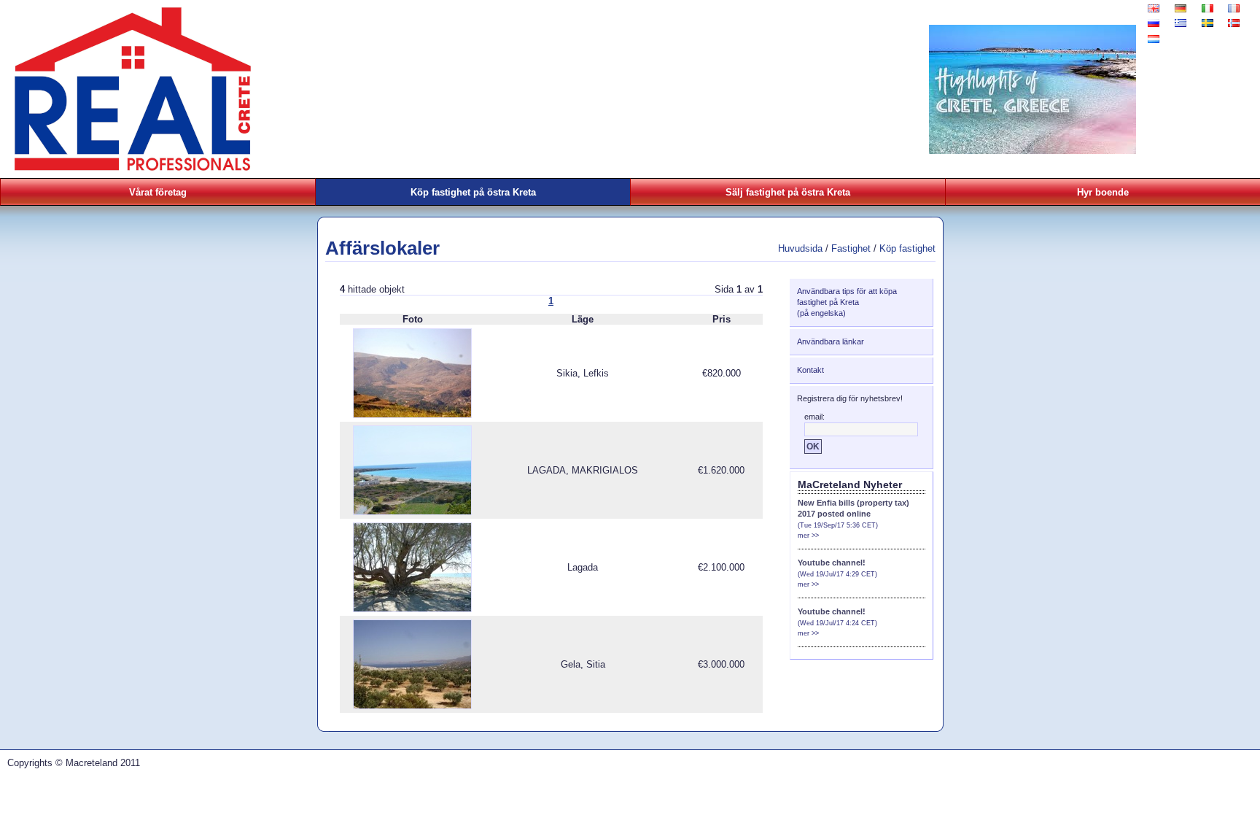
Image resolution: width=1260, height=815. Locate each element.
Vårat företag (158, 192)
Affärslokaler (382, 248)
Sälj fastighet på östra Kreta (788, 192)
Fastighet (851, 248)
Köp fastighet (907, 248)
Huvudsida (800, 248)
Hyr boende (1103, 192)
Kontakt (810, 370)
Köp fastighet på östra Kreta (473, 192)
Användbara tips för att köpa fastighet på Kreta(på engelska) (847, 302)
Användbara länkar (830, 341)
